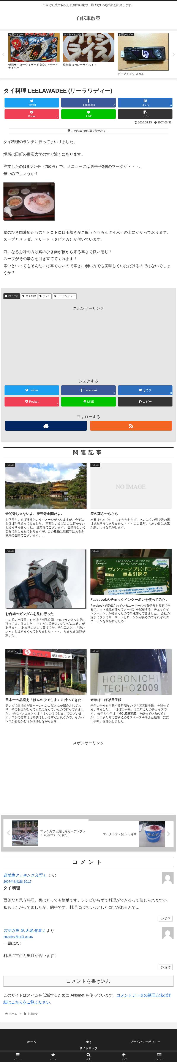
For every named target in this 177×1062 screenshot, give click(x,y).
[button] (164, 625)
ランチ (46, 295)
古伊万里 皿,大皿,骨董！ (24, 930)
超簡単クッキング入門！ (24, 875)
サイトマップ (88, 1048)
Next (174, 55)
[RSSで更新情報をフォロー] (131, 426)
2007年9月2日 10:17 (17, 881)
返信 (167, 918)
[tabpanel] (34, 54)
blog (88, 1041)
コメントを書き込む (88, 981)
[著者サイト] (46, 426)
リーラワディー (66, 295)
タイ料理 (30, 295)
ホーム (31, 1041)
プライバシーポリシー (145, 1041)
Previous (3, 55)
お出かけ (13, 295)
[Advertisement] (88, 342)
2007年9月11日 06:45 (18, 937)
